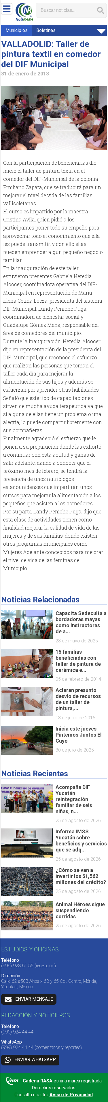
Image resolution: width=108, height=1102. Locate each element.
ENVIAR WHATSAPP (35, 1060)
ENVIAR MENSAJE (34, 999)
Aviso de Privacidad (71, 1094)
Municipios (16, 30)
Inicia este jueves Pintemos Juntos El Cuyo (79, 735)
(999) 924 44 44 (17, 1032)
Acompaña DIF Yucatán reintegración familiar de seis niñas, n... (74, 799)
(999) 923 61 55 (17, 965)
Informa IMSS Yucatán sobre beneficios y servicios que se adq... (81, 840)
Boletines (46, 30)
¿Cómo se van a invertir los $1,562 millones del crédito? (81, 876)
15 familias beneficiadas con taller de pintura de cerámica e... (78, 661)
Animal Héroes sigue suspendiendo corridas (80, 910)
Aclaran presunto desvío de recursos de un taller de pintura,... (78, 699)
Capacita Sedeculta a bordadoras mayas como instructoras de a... (81, 622)
